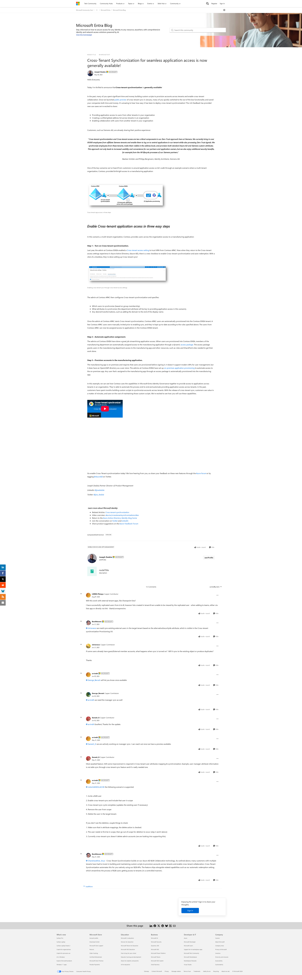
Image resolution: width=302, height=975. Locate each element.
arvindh (95, 673)
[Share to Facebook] (155, 925)
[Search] (207, 3)
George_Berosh (94, 680)
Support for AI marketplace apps (193, 949)
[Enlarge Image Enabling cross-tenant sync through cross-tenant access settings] (128, 274)
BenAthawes (96, 621)
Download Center (95, 942)
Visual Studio (187, 964)
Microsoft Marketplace (190, 957)
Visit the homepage (84, 34)
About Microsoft (219, 942)
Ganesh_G (95, 717)
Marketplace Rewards (190, 961)
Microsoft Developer (190, 942)
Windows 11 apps (62, 964)
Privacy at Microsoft (221, 949)
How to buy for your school (128, 953)
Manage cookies (176, 971)
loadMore (89, 886)
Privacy (167, 971)
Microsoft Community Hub (84, 10)
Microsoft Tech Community (191, 953)
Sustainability (219, 964)
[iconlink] (92, 571)
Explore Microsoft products (64, 961)
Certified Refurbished (96, 957)
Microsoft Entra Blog (119, 10)
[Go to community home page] (78, 3)
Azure (185, 938)
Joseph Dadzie (100, 72)
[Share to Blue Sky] (166, 925)
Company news (219, 946)
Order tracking (94, 953)
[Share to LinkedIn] (151, 925)
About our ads (226, 971)
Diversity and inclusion (221, 957)
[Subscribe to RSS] (170, 925)
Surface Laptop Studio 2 (63, 946)
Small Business (155, 964)
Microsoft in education (127, 938)
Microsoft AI (154, 938)
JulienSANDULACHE (96, 787)
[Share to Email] (174, 925)
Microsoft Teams (155, 957)
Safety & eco (206, 971)
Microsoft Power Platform (158, 953)
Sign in (190, 910)
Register (214, 3)
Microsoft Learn (188, 946)
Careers (217, 938)
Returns (92, 949)
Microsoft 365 (155, 949)
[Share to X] (158, 925)
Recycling (216, 971)
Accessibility (218, 961)
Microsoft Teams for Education (129, 946)
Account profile (94, 938)
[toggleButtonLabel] (224, 10)
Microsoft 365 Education (128, 949)
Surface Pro (60, 938)
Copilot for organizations (64, 949)
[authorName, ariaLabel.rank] (90, 73)
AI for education (125, 964)
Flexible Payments (95, 964)
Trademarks (197, 971)
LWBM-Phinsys (97, 594)
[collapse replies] (81, 593)
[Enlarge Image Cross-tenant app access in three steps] (127, 196)
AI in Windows (61, 957)
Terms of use (187, 971)
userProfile (209, 557)
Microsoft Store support (96, 946)
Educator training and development (131, 957)
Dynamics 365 (155, 946)
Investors (217, 953)
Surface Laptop (61, 942)
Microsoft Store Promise (96, 961)
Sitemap (146, 971)
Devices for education (127, 942)
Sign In (222, 3)
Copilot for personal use (63, 953)
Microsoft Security (156, 942)
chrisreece (92, 628)
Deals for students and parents (130, 961)
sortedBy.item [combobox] (215, 587)
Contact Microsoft (157, 971)
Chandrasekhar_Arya (96, 860)
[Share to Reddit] (162, 925)
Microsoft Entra (105, 10)
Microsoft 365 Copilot (157, 961)
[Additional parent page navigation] (96, 10)
